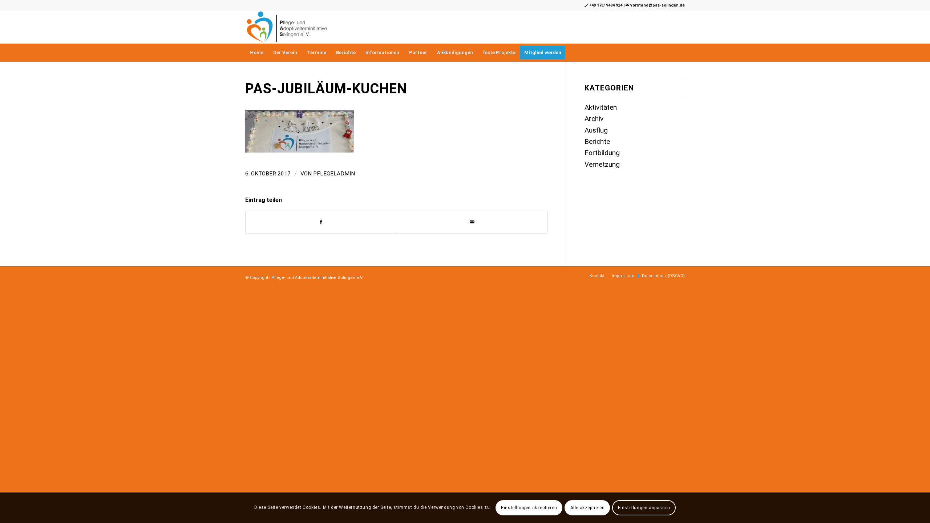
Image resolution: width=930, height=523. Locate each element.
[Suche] (680, 53)
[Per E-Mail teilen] (472, 222)
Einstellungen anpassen (644, 507)
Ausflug (596, 130)
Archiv (594, 118)
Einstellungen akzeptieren (529, 507)
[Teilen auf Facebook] (321, 222)
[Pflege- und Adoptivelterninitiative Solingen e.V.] (286, 27)
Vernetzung (602, 164)
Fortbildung (602, 153)
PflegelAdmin (334, 173)
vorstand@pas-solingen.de (657, 5)
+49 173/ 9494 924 (605, 5)
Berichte (597, 141)
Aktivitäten (601, 107)
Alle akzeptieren (587, 507)
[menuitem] (256, 53)
